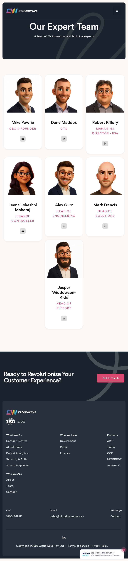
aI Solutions (14, 447)
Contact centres (16, 441)
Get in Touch (111, 378)
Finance (65, 453)
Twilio (111, 447)
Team (9, 486)
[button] (117, 10)
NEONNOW (114, 459)
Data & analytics (17, 453)
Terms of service (78, 545)
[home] (21, 11)
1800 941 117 (14, 516)
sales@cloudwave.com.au (67, 516)
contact (11, 492)
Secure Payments (17, 465)
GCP (110, 453)
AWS (110, 441)
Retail (64, 447)
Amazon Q (113, 465)
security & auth (16, 459)
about (10, 479)
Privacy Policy (99, 545)
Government (68, 441)
